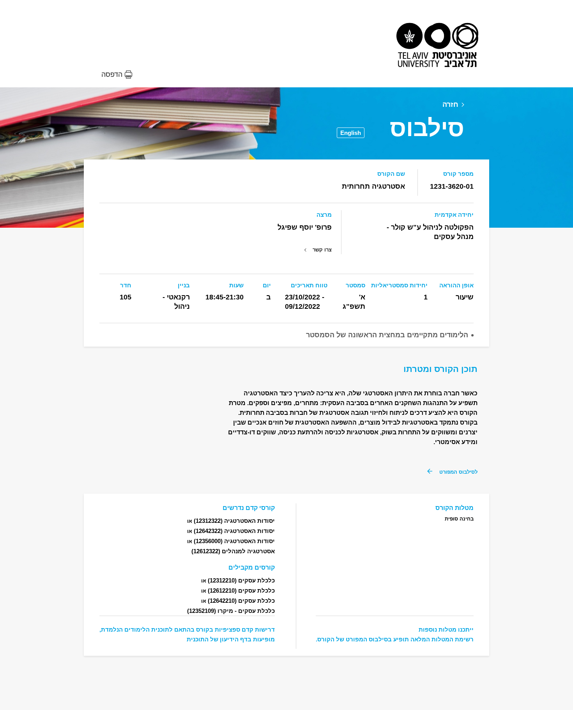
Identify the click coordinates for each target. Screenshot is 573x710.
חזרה (450, 104)
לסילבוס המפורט (458, 472)
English (350, 132)
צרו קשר (322, 250)
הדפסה (111, 74)
